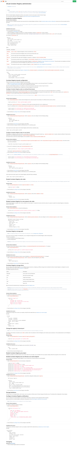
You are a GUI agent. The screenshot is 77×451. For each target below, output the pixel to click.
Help (6, 1)
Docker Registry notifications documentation (39, 399)
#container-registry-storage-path (38, 62)
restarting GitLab (40, 66)
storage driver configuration (38, 233)
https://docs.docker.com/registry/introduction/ (32, 16)
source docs (12, 443)
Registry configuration (24, 70)
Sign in (74, 1)
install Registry (15, 31)
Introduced (9, 6)
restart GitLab (16, 123)
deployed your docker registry (41, 312)
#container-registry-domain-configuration (48, 21)
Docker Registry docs (30, 285)
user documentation (42, 12)
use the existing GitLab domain (15, 83)
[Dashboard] (3, 1)
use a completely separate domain (14, 84)
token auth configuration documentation (45, 59)
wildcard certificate (17, 154)
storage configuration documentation (48, 61)
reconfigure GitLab (17, 111)
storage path (21, 268)
